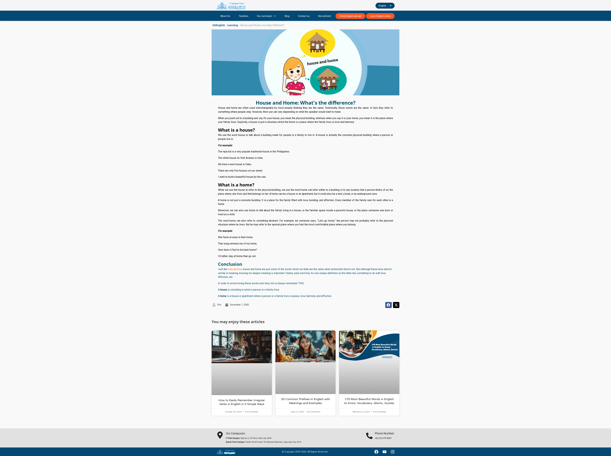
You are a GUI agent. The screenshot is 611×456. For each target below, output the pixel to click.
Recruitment (324, 16)
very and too (235, 269)
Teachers (243, 16)
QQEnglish (218, 25)
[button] (388, 305)
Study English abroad (350, 16)
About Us (225, 16)
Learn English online (380, 16)
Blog (287, 16)
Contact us (304, 16)
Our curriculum (264, 16)
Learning (232, 25)
